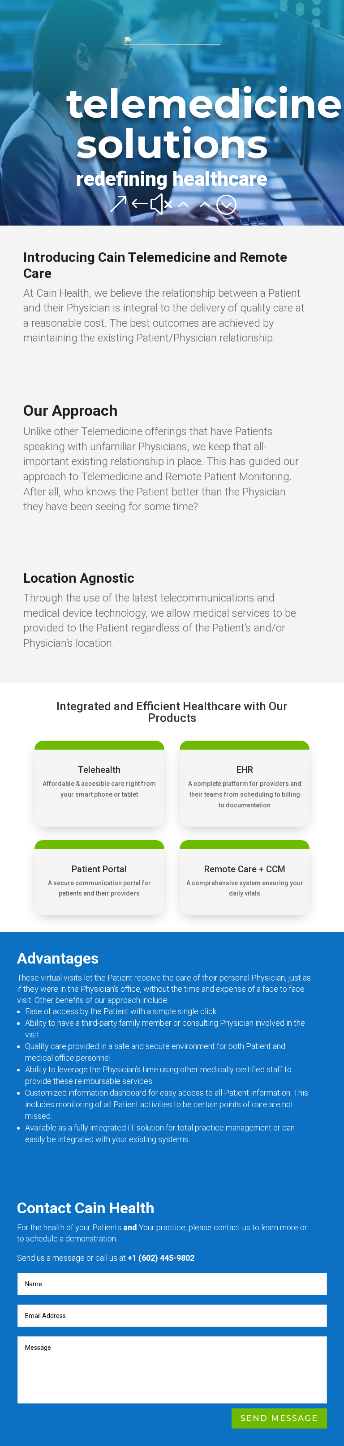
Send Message (279, 1418)
